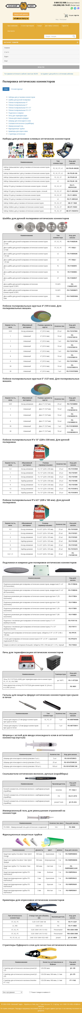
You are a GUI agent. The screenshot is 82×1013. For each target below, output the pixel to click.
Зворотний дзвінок (21, 14)
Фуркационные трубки (16, 129)
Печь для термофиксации (17, 116)
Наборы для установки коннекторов (21, 97)
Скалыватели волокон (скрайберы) (21, 123)
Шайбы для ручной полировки (19, 100)
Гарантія (65, 26)
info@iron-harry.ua (21, 18)
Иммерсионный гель (15, 126)
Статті (6, 52)
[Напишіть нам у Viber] (78, 8)
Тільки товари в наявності (40, 992)
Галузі (39, 26)
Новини (7, 48)
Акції (6, 61)
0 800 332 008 (60, 2)
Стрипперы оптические (16, 134)
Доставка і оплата (51, 26)
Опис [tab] (6, 89)
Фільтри (41, 67)
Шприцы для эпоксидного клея (19, 121)
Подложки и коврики (15, 113)
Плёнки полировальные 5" (18, 105)
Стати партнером (27, 26)
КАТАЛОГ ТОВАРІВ (11, 42)
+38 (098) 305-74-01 (61, 5)
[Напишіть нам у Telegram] (75, 8)
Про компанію (12, 26)
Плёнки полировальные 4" (18, 102)
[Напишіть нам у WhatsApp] (72, 8)
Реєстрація (63, 19)
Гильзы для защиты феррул (18, 118)
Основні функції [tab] (17, 89)
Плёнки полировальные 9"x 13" (19, 108)
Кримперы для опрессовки (18, 131)
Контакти (11, 31)
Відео (6, 56)
